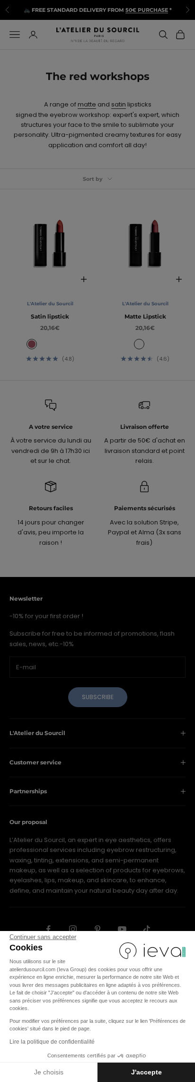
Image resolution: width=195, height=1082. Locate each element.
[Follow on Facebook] (48, 929)
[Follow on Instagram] (73, 929)
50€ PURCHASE (146, 10)
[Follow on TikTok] (146, 929)
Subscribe (98, 697)
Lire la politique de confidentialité (52, 1041)
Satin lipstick (50, 316)
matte (87, 104)
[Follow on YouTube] (122, 929)
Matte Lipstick (145, 316)
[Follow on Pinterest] (97, 929)
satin (118, 104)
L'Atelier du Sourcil (50, 304)
